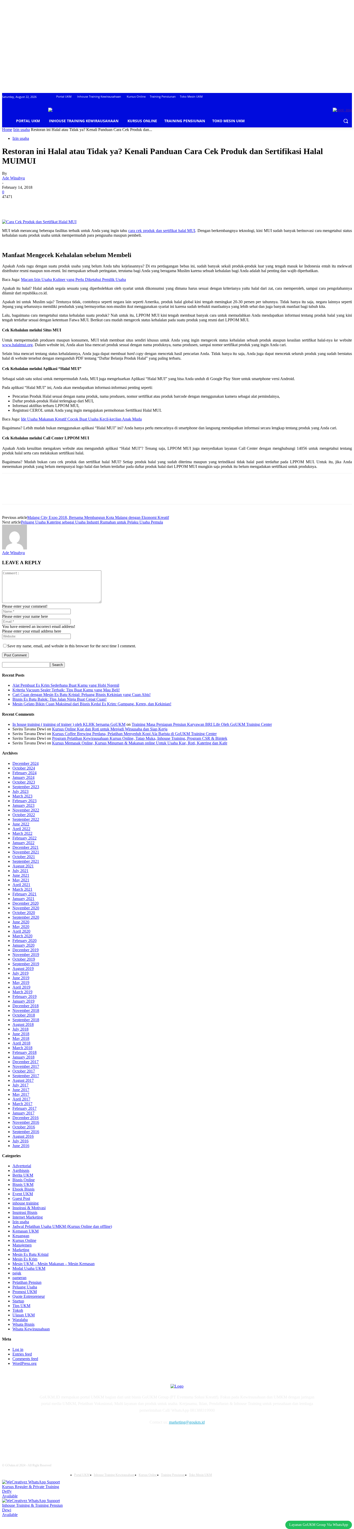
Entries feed (22, 1354)
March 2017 (22, 1104)
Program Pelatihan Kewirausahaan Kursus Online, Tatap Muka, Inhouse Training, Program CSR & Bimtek (139, 738)
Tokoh (17, 1310)
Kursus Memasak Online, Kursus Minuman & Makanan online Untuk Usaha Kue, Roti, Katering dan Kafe (139, 743)
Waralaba (20, 1319)
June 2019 (20, 978)
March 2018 (22, 1048)
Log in (17, 1349)
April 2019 (21, 987)
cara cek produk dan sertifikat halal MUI (161, 230)
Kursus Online (24, 1240)
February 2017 (24, 1108)
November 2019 (25, 954)
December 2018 (25, 1006)
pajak (16, 1273)
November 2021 (25, 852)
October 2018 (23, 1015)
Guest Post (21, 1198)
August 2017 (23, 1080)
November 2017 (25, 1066)
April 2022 (21, 829)
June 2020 (20, 922)
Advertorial (21, 1166)
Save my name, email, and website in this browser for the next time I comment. (71, 646)
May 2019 (20, 982)
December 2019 (25, 950)
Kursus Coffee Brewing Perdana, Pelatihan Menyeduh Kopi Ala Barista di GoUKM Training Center (134, 733)
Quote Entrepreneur (28, 1296)
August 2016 (23, 1136)
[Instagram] (55, 1437)
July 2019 (20, 973)
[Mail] (68, 1437)
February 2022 (24, 838)
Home (7, 129)
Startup (18, 1301)
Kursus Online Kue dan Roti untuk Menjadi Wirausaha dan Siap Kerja (109, 729)
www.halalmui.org (17, 345)
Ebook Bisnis (23, 1189)
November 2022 (25, 810)
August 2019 (23, 968)
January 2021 (23, 898)
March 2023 (22, 796)
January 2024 (23, 777)
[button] (345, 121)
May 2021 (20, 880)
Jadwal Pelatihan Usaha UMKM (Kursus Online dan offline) (62, 1226)
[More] (85, 204)
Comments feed (25, 1359)
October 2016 (23, 1127)
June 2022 (20, 824)
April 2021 (21, 884)
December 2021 (25, 847)
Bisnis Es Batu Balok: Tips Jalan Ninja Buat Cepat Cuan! (59, 699)
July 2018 (20, 1029)
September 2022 (25, 819)
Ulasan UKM (23, 1315)
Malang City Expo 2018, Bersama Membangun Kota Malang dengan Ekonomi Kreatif (98, 517)
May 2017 (20, 1094)
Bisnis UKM (22, 1184)
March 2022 (22, 833)
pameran (19, 1278)
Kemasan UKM (25, 1231)
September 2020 (25, 917)
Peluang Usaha (24, 1287)
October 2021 (23, 856)
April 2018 (21, 1043)
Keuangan (20, 1236)
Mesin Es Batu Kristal (30, 1254)
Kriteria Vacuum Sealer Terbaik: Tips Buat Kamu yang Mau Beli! (66, 690)
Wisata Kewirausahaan (31, 1329)
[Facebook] (10, 204)
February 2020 (24, 940)
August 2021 (23, 866)
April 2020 (21, 931)
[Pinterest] (47, 204)
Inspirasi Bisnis (24, 1212)
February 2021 (24, 894)
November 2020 (25, 908)
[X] (29, 204)
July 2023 (20, 791)
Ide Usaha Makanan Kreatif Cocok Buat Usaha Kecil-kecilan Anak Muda (81, 419)
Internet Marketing (27, 1217)
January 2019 (23, 1001)
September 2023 (25, 787)
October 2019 (23, 959)
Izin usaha (21, 129)
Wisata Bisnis (23, 1324)
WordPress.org (24, 1363)
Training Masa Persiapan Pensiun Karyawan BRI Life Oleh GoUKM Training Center (202, 724)
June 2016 (20, 1145)
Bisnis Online (23, 1180)
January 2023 (23, 805)
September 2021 (25, 861)
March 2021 (22, 889)
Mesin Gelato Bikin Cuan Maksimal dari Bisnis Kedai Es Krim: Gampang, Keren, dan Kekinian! (91, 704)
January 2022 (23, 842)
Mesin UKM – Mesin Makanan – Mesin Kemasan (53, 1264)
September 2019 (25, 964)
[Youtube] (95, 1437)
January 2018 (23, 1057)
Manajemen (22, 1245)
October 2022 (23, 815)
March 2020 (22, 936)
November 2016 (25, 1122)
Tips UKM (21, 1305)
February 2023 (24, 801)
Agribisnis (20, 1170)
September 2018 (25, 1020)
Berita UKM (22, 1175)
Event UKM (22, 1194)
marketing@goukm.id (187, 1422)
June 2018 (20, 1034)
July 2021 (20, 870)
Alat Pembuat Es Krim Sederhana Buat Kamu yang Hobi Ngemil (65, 685)
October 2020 (23, 912)
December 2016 (25, 1117)
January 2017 (23, 1113)
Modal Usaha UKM (28, 1268)
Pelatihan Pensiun (26, 1282)
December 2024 (25, 763)
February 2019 (24, 996)
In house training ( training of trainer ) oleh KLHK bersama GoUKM (68, 724)
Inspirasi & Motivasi (29, 1208)
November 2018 (25, 1010)
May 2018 (20, 1038)
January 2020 (23, 945)
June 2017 (20, 1090)
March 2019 (22, 992)
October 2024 (23, 768)
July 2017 (20, 1085)
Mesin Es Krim (24, 1259)
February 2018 (24, 1052)
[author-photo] (14, 548)
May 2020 (20, 926)
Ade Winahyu (13, 178)
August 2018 (23, 1024)
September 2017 (25, 1076)
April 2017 (21, 1099)
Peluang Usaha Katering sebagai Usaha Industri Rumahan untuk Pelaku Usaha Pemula (92, 522)
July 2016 (20, 1141)
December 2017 (25, 1062)
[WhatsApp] (66, 204)
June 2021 (20, 875)
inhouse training (25, 1203)
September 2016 (25, 1131)
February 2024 (24, 773)
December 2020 (25, 903)
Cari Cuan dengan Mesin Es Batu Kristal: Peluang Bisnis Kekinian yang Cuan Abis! (81, 694)
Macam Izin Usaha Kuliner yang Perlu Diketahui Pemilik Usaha (73, 279)
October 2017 (23, 1071)
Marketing (20, 1250)
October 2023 (23, 782)
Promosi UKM (24, 1291)
